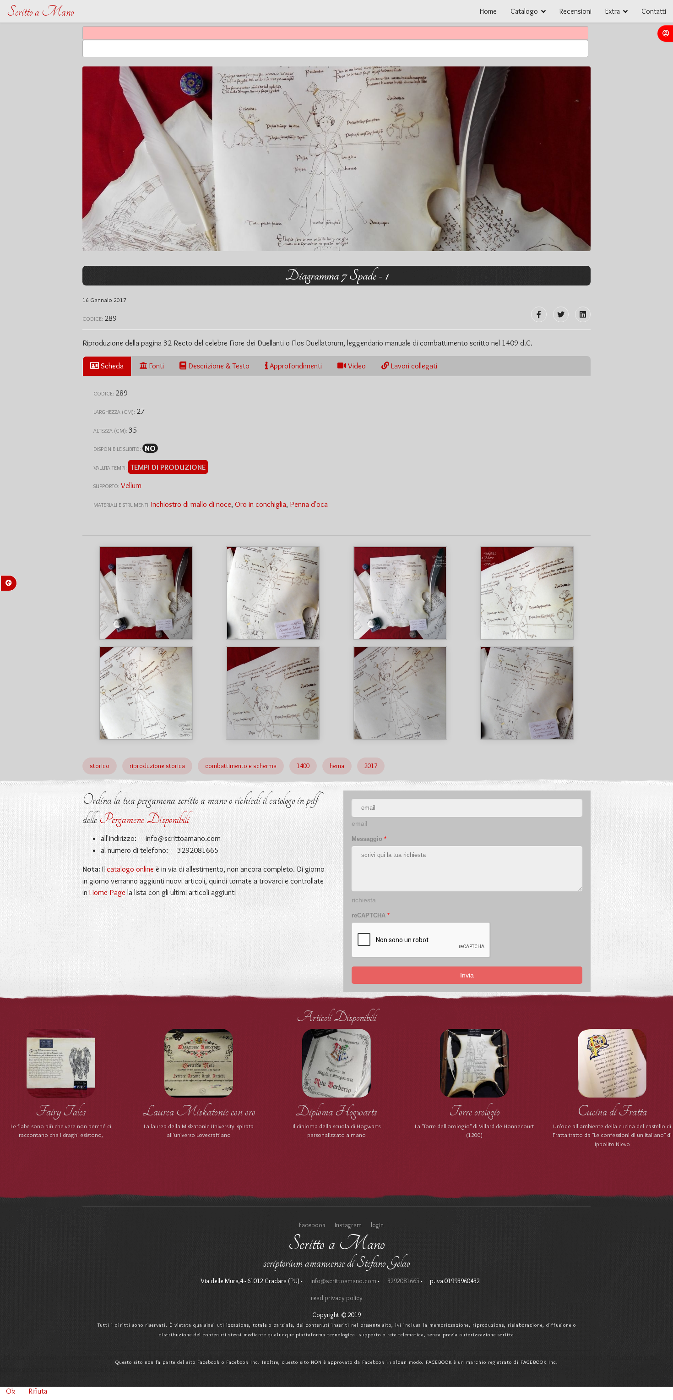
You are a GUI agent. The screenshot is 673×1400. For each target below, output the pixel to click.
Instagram (348, 1225)
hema (337, 766)
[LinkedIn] (583, 314)
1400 (303, 766)
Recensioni (575, 11)
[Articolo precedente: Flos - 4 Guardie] (8, 583)
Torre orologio (474, 1111)
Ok (10, 1391)
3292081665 (402, 1281)
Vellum (131, 485)
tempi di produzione (168, 467)
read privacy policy (337, 1298)
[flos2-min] (146, 693)
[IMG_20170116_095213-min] (527, 693)
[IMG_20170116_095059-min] (146, 593)
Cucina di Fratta (612, 1111)
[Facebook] (539, 314)
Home (488, 11)
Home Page (107, 892)
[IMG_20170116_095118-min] (400, 693)
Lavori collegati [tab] (413, 365)
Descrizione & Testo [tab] (218, 365)
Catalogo (524, 11)
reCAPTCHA (371, 915)
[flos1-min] (400, 593)
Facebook (312, 1225)
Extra (612, 11)
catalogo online (130, 868)
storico (99, 766)
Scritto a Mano (40, 12)
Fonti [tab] (155, 365)
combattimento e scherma (241, 766)
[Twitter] (561, 314)
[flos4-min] (273, 593)
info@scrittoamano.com (182, 838)
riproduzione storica (157, 766)
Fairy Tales (61, 1111)
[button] (665, 33)
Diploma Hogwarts (336, 1111)
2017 (370, 766)
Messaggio (369, 838)
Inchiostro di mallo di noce (191, 504)
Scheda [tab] (111, 365)
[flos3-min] (527, 593)
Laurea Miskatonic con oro (198, 1111)
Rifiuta (38, 1391)
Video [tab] (356, 365)
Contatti (653, 11)
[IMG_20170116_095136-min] (273, 693)
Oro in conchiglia (260, 504)
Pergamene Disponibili (144, 819)
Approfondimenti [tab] (295, 365)
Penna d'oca (309, 504)
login (377, 1225)
